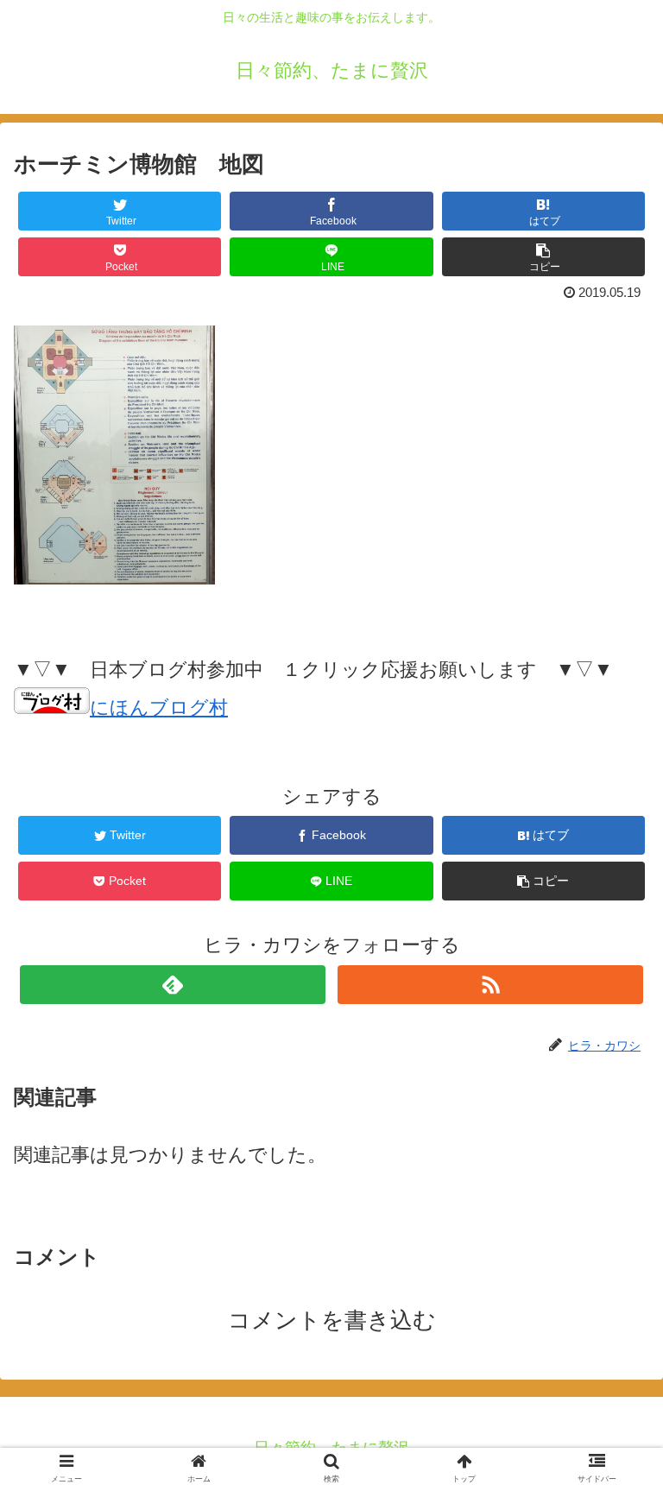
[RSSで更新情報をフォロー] (490, 984)
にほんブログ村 (159, 707)
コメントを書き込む (332, 1320)
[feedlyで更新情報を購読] (172, 984)
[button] (612, 1400)
